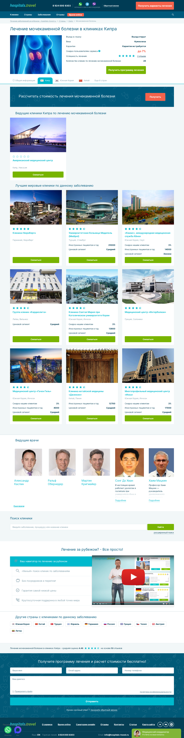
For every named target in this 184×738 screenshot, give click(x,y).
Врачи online (75, 15)
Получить (155, 96)
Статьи (133, 724)
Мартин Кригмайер (89, 482)
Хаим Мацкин (158, 480)
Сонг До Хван (124, 480)
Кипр (47, 80)
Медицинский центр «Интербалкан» (145, 312)
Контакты (119, 724)
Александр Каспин (21, 482)
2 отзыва (141, 56)
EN (38, 735)
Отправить (92, 701)
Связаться (38, 174)
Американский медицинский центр (33, 160)
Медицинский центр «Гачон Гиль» (32, 391)
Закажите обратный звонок (103, 710)
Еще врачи (19, 506)
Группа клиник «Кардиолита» (29, 312)
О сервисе (47, 724)
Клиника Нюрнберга (24, 233)
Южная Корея (67, 80)
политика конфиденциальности (155, 692)
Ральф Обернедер (55, 482)
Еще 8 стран (101, 80)
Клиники (14, 14)
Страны (28, 14)
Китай (86, 80)
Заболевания (44, 14)
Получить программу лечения (126, 70)
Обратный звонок (111, 6)
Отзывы (60, 14)
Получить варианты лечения (155, 5)
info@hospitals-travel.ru (116, 735)
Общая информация (25, 80)
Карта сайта (148, 724)
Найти (161, 527)
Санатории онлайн (85, 724)
